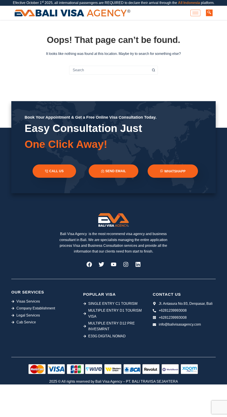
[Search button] (153, 70)
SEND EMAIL (115, 171)
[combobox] (109, 70)
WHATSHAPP (175, 171)
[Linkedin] (137, 264)
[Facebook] (89, 264)
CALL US (56, 171)
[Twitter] (101, 264)
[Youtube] (113, 264)
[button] (209, 13)
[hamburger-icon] (195, 13)
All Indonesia (189, 3)
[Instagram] (125, 264)
